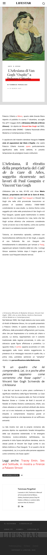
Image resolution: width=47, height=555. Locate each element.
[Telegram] (42, 94)
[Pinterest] (20, 94)
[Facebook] (9, 94)
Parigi (42, 245)
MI (22, 475)
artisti (11, 198)
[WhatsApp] (26, 94)
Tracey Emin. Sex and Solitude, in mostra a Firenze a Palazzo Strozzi (23, 464)
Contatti (35, 546)
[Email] (37, 94)
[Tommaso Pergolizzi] (11, 497)
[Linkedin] (31, 94)
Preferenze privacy (15, 546)
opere (28, 146)
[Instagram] (19, 506)
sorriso (18, 347)
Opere (18, 66)
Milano (19, 116)
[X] (15, 94)
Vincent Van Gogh (29, 126)
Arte (10, 66)
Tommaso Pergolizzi (18, 84)
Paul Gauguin (27, 198)
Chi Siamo (27, 546)
